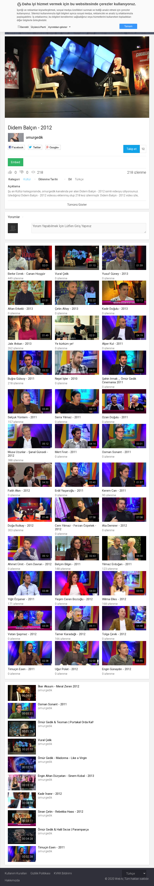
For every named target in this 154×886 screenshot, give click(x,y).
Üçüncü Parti (38, 27)
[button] (18, 113)
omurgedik (34, 137)
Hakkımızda (12, 880)
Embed (15, 162)
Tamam (128, 26)
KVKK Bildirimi (63, 873)
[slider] (77, 106)
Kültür (27, 179)
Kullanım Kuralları (16, 873)
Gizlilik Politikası (40, 873)
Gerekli (24, 27)
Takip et (132, 149)
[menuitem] (126, 113)
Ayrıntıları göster (57, 27)
